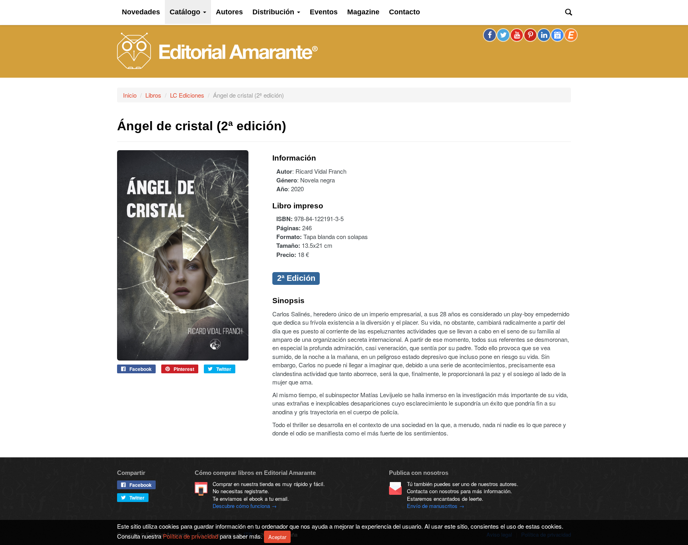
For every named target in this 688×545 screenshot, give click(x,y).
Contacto (404, 12)
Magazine (363, 12)
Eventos (324, 12)
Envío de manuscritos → (435, 506)
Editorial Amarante (217, 51)
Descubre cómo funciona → (245, 506)
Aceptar (277, 537)
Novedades (141, 12)
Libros (153, 95)
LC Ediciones (187, 95)
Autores (229, 12)
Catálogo (186, 12)
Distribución (274, 12)
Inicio (130, 95)
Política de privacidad (190, 535)
